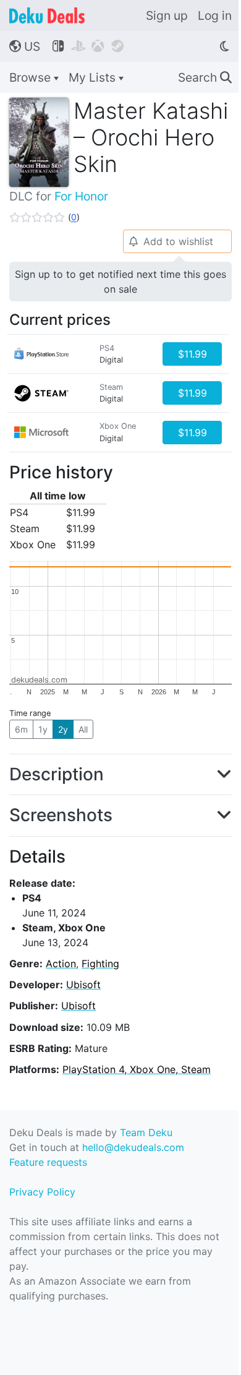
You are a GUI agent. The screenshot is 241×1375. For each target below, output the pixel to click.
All (83, 729)
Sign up (167, 15)
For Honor (81, 196)
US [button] (24, 46)
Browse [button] (31, 77)
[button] (44, 217)
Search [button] (205, 77)
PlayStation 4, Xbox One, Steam (136, 1069)
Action (61, 963)
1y (43, 729)
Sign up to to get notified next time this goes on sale (120, 281)
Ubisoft (83, 984)
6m (21, 729)
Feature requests (48, 1162)
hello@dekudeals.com (133, 1147)
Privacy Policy (42, 1192)
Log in (215, 15)
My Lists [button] (94, 77)
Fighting (100, 963)
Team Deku (146, 1132)
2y (63, 729)
